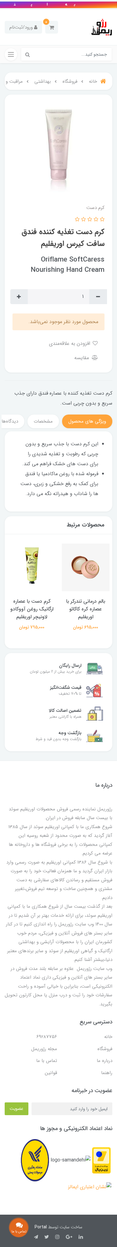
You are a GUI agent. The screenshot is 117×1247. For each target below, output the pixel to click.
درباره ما (104, 1060)
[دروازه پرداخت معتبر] (101, 1160)
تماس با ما (46, 1060)
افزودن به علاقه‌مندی (70, 343)
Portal (41, 1227)
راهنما (106, 1073)
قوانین (51, 1073)
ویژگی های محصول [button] (87, 421)
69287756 (47, 1037)
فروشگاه (104, 1049)
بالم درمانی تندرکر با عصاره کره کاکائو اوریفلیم (85, 609)
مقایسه (82, 358)
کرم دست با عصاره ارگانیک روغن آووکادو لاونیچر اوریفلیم (31, 609)
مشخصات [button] (43, 421)
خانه (108, 1037)
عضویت (16, 1108)
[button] (51, 27)
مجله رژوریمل (44, 1049)
